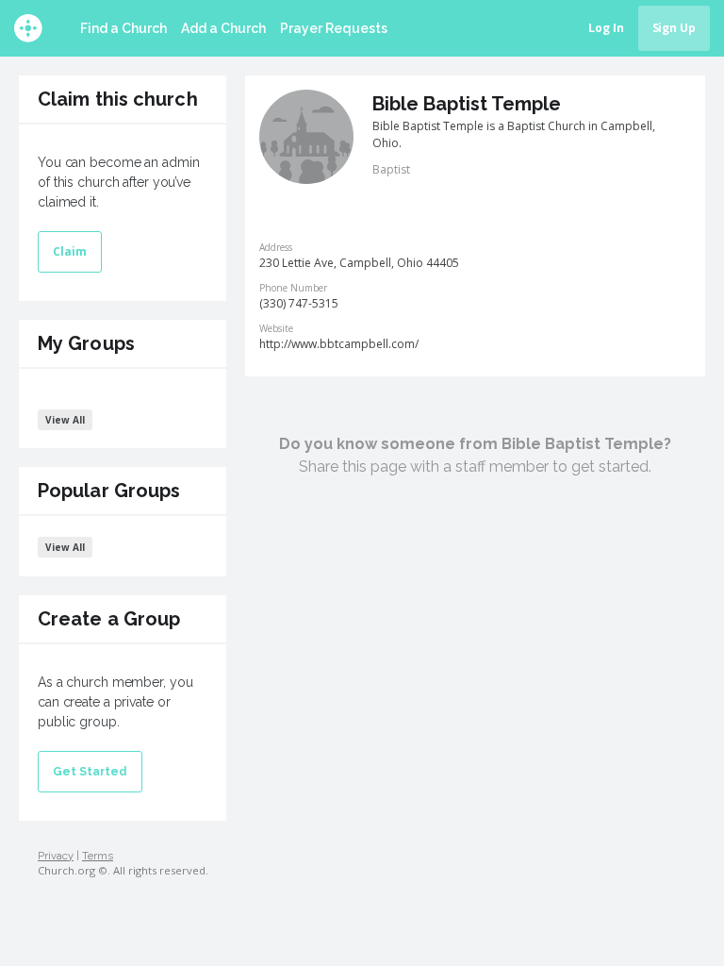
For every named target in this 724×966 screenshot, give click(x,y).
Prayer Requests (333, 28)
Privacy (56, 855)
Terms (97, 855)
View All (65, 419)
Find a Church (123, 28)
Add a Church (223, 28)
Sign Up (674, 28)
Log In (606, 28)
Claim (70, 251)
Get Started (90, 771)
